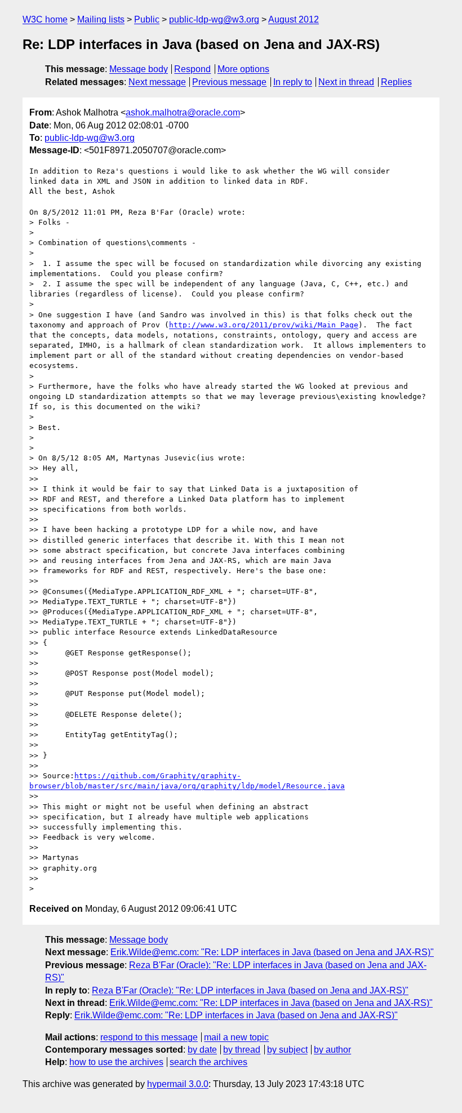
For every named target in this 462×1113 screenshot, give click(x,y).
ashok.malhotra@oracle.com (183, 112)
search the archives (208, 1062)
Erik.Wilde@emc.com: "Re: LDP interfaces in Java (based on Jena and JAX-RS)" (272, 952)
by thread (241, 1049)
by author (332, 1049)
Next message (157, 82)
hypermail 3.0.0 (177, 1084)
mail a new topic (236, 1037)
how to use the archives (116, 1062)
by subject (287, 1049)
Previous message (229, 82)
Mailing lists (101, 19)
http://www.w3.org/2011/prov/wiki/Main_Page (263, 325)
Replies (396, 82)
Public (146, 19)
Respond (192, 69)
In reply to (292, 82)
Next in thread (346, 82)
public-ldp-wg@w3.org (214, 19)
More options (243, 69)
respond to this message (149, 1037)
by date (202, 1049)
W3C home (45, 19)
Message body (138, 69)
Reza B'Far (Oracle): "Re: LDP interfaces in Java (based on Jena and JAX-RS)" (250, 990)
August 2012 (293, 19)
